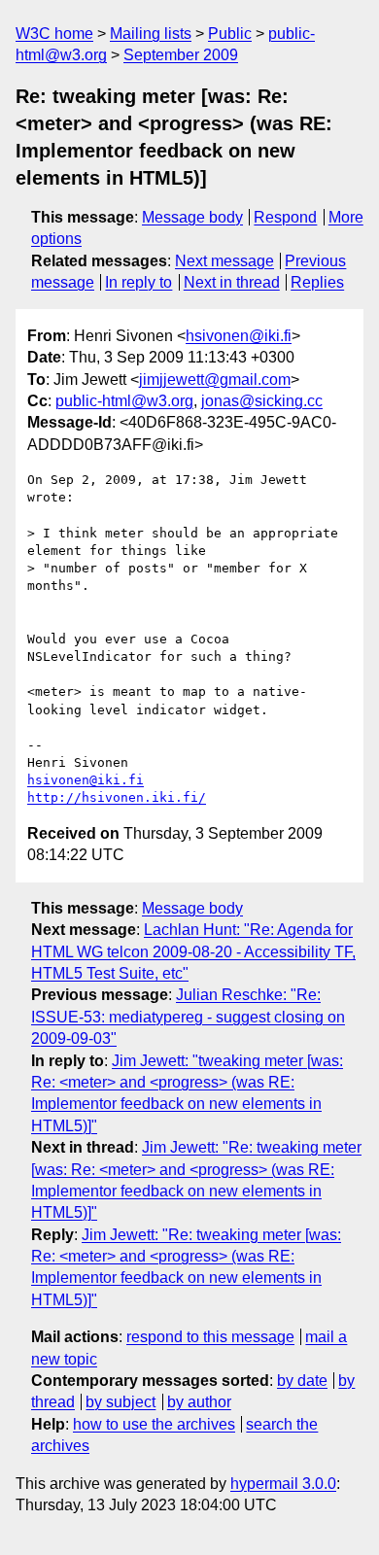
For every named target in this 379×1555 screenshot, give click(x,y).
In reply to (138, 282)
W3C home (54, 33)
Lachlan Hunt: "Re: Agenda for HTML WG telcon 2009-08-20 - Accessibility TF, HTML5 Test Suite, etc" (193, 951)
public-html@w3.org (124, 401)
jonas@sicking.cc (262, 401)
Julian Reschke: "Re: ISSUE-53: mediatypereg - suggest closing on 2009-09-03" (188, 1016)
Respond (285, 217)
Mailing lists (150, 33)
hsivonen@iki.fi (239, 336)
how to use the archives (154, 1424)
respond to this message (210, 1337)
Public (230, 33)
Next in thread (232, 282)
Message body (192, 217)
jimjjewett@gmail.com (215, 379)
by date (302, 1380)
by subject (120, 1402)
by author (199, 1402)
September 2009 (180, 55)
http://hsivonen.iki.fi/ (116, 797)
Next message (224, 261)
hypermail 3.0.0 (283, 1483)
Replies (317, 282)
